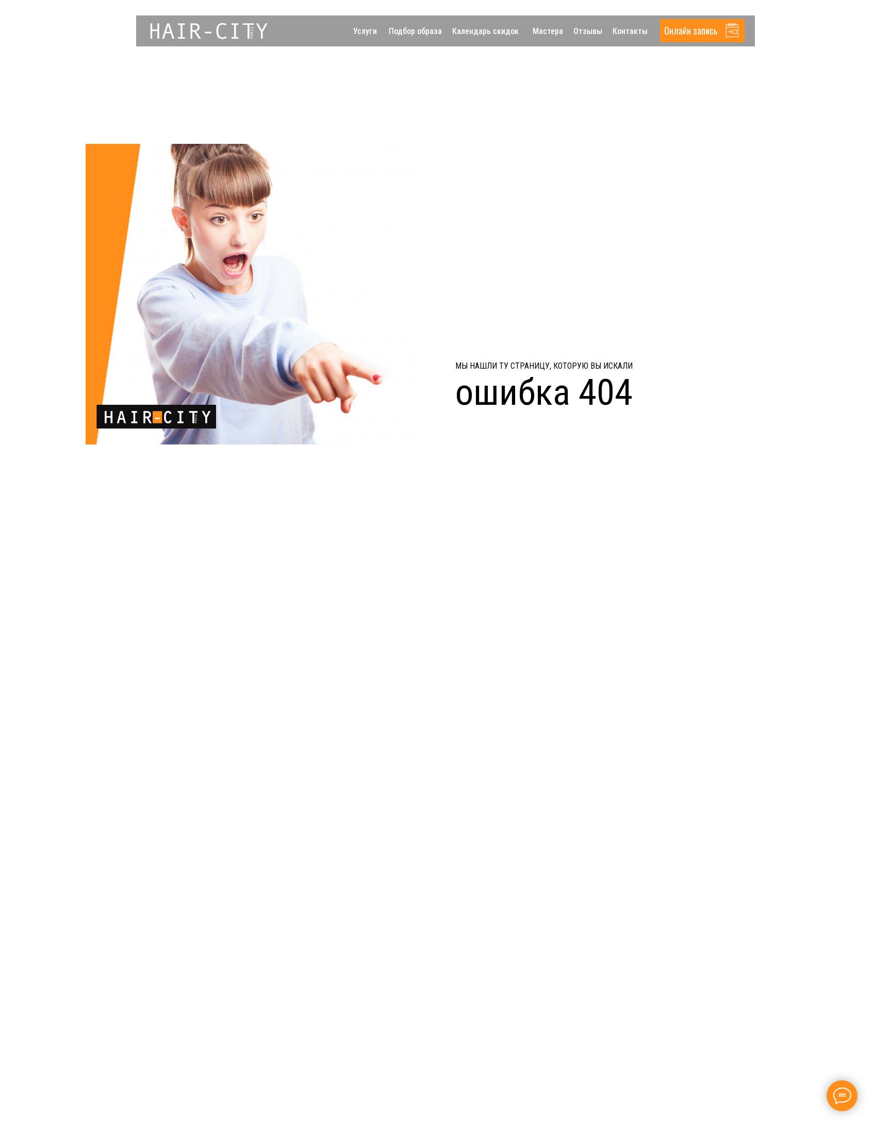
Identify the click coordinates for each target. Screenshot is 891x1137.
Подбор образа (415, 31)
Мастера (548, 31)
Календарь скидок (485, 31)
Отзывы (587, 31)
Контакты (630, 31)
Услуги (365, 31)
